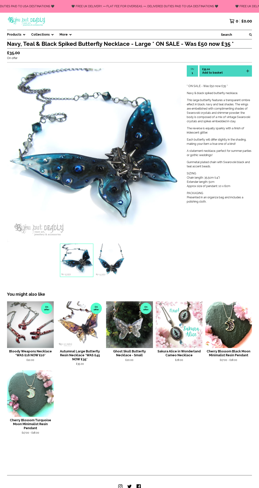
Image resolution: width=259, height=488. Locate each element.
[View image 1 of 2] (76, 260)
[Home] (26, 21)
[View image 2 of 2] (111, 260)
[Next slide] (176, 155)
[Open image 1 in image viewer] (94, 155)
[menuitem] (16, 34)
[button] (129, 6)
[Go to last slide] (12, 155)
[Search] (250, 34)
